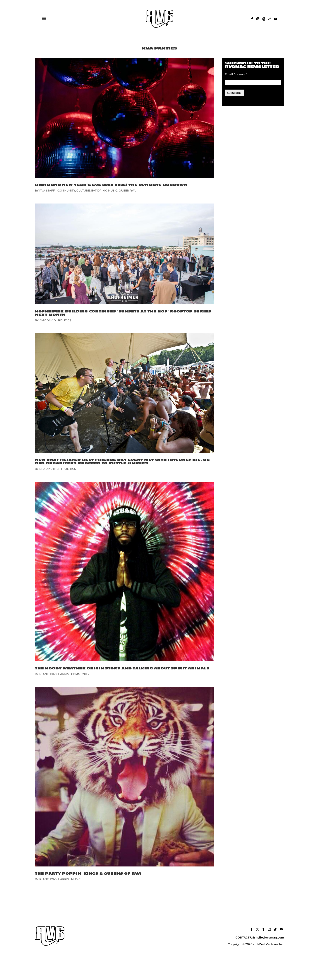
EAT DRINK (99, 190)
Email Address (236, 74)
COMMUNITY (66, 190)
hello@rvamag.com (270, 937)
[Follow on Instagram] (258, 19)
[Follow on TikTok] (270, 19)
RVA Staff (47, 190)
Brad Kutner (49, 469)
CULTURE (83, 190)
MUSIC (112, 190)
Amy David (47, 320)
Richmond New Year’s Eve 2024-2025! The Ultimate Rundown (111, 185)
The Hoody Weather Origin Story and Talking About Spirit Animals (122, 668)
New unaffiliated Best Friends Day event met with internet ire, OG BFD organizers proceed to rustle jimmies (122, 461)
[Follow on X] (257, 929)
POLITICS (64, 320)
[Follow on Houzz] (264, 19)
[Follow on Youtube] (276, 19)
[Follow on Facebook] (252, 19)
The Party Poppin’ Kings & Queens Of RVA (88, 874)
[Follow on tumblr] (263, 929)
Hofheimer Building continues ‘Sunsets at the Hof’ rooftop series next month (123, 313)
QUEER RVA (127, 190)
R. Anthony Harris (54, 674)
